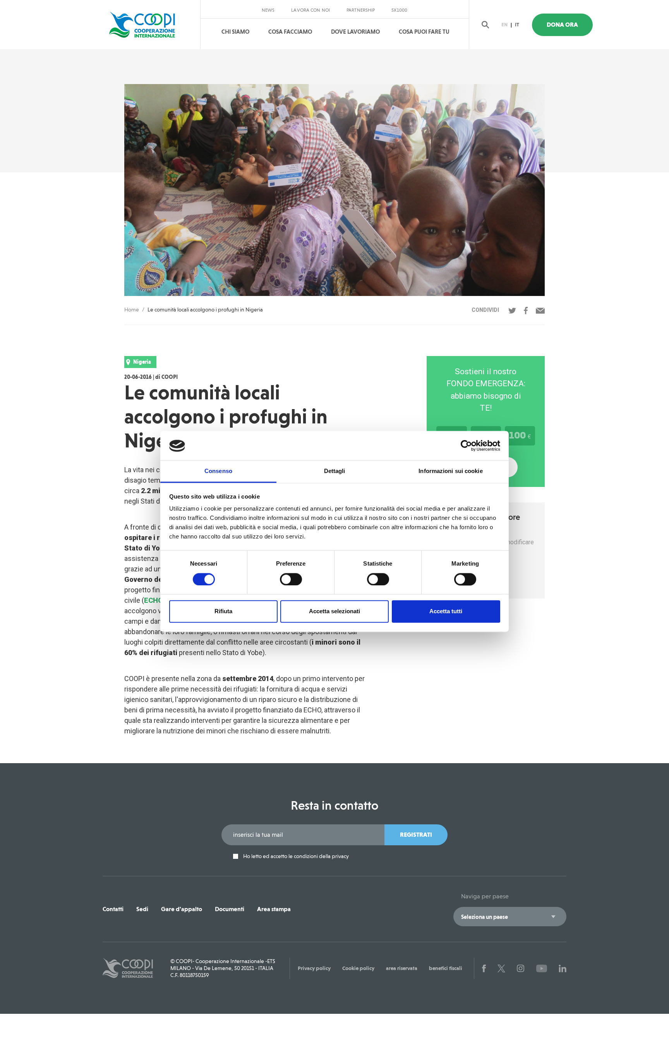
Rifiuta (223, 611)
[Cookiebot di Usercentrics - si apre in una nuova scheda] (466, 446)
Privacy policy (314, 968)
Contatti (113, 909)
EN (504, 25)
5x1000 (399, 10)
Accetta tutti (445, 611)
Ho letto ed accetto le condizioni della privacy (295, 856)
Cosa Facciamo (290, 31)
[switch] (291, 579)
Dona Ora (562, 24)
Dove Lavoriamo (355, 31)
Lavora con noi (310, 10)
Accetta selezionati (334, 611)
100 (520, 435)
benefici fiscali (445, 968)
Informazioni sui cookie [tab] (450, 471)
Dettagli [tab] (334, 471)
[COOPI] (149, 25)
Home (131, 309)
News (268, 10)
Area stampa (274, 909)
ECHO (153, 600)
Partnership (361, 10)
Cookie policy (358, 968)
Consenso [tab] (218, 471)
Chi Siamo (235, 31)
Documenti (229, 909)
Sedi (142, 909)
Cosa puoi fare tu (424, 31)
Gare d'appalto (181, 909)
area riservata (401, 968)
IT (517, 25)
